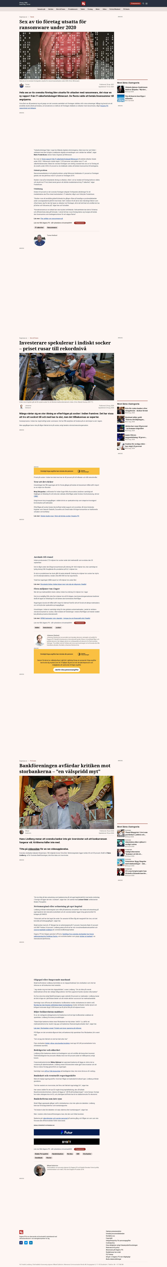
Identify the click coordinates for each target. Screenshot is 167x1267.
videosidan (34, 849)
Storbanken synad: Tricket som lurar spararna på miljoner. (58, 1028)
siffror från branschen (52, 1071)
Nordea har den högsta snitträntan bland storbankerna (53, 1005)
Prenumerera (135, 3)
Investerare (47, 628)
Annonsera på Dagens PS (114, 1250)
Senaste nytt (41, 9)
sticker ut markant (86, 936)
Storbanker (87, 1154)
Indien (37, 628)
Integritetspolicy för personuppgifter (118, 1240)
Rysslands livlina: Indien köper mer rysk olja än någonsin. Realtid (63, 584)
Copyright (109, 1238)
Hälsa (104, 9)
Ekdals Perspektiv (41, 1154)
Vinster (49, 1158)
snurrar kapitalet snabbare (43, 930)
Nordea (70, 1154)
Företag (90, 9)
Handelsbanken (57, 1154)
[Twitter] (26, 1242)
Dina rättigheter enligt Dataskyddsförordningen (122, 1245)
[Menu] (146, 3)
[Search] (143, 3)
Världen (50, 9)
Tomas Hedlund (52, 235)
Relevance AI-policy (112, 1247)
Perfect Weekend (114, 9)
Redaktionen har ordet (113, 1252)
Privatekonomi (73, 9)
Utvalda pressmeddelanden (115, 1234)
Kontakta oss (110, 1236)
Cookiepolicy (110, 1243)
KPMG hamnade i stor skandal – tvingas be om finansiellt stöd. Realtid (65, 618)
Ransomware (52, 227)
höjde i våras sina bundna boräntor (57, 1043)
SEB (77, 1154)
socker (58, 628)
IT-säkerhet (39, 227)
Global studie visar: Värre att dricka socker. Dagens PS (60, 516)
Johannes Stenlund (53, 635)
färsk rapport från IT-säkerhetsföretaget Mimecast (60, 159)
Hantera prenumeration (113, 1231)
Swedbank (38, 1158)
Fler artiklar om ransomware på (52, 218)
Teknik (83, 9)
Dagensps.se (23, 17)
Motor (98, 9)
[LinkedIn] (31, 1242)
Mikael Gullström (52, 1165)
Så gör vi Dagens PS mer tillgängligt (118, 1257)
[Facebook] (21, 1242)
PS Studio (126, 9)
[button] (67, 1132)
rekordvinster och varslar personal (55, 1118)
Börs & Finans (60, 9)
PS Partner (109, 1254)
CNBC (36, 496)
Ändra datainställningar (113, 1259)
